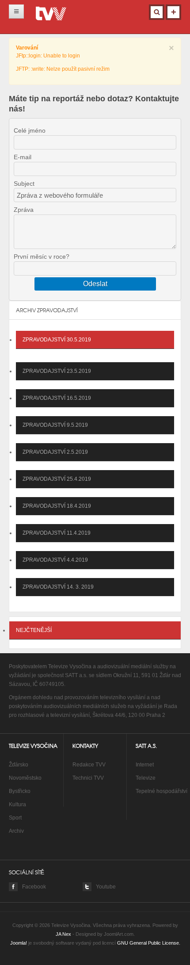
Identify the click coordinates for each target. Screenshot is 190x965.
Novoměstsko (25, 778)
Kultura (17, 804)
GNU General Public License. (148, 943)
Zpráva (24, 209)
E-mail (22, 157)
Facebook (34, 887)
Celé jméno (30, 130)
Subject (24, 183)
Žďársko (18, 765)
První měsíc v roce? (41, 256)
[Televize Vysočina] (51, 15)
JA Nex (63, 934)
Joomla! (18, 943)
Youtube (106, 887)
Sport (15, 818)
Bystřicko (19, 791)
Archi (15, 831)
